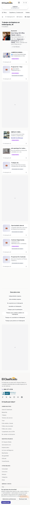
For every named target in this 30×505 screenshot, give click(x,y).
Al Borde (4, 458)
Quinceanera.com (6, 444)
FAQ (3, 487)
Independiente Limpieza (15, 296)
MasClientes (5, 453)
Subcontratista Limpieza (15, 299)
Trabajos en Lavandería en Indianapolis (15, 317)
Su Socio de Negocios (7, 450)
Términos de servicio (7, 417)
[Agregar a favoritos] (26, 62)
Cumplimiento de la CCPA (8, 431)
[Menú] (25, 2)
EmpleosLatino (5, 447)
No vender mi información (8, 434)
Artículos (4, 474)
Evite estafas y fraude (7, 423)
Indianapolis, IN (10, 16)
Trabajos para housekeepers (15, 309)
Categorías (4, 477)
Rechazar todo (23, 499)
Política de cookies (7, 428)
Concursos (4, 471)
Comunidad (5, 469)
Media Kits (4, 412)
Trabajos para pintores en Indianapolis (15, 320)
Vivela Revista (5, 461)
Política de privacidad (7, 426)
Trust (3, 420)
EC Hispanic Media (6, 442)
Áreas (3, 480)
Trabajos (4, 415)
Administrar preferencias (9, 499)
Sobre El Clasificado (7, 409)
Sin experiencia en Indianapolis (15, 303)
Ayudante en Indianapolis (15, 306)
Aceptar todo (5, 502)
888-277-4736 (8, 389)
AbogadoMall (5, 455)
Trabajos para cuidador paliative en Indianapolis (15, 313)
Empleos (20, 16)
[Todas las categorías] (19, 2)
